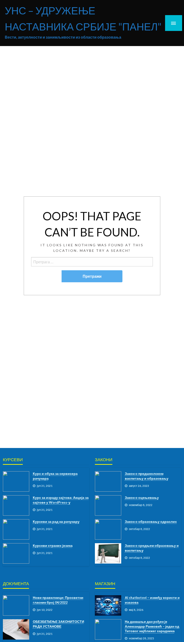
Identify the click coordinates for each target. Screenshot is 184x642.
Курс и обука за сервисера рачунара (55, 475)
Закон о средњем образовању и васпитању (152, 547)
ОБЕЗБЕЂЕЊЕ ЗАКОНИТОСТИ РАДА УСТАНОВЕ (58, 623)
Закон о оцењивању (142, 497)
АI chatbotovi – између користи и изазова (152, 599)
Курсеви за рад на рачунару (56, 521)
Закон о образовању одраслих (151, 521)
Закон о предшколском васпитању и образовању (146, 475)
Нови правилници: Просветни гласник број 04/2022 (58, 599)
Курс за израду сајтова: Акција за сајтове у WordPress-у (61, 499)
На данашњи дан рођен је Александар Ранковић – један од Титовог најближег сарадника (152, 626)
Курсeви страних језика (53, 545)
